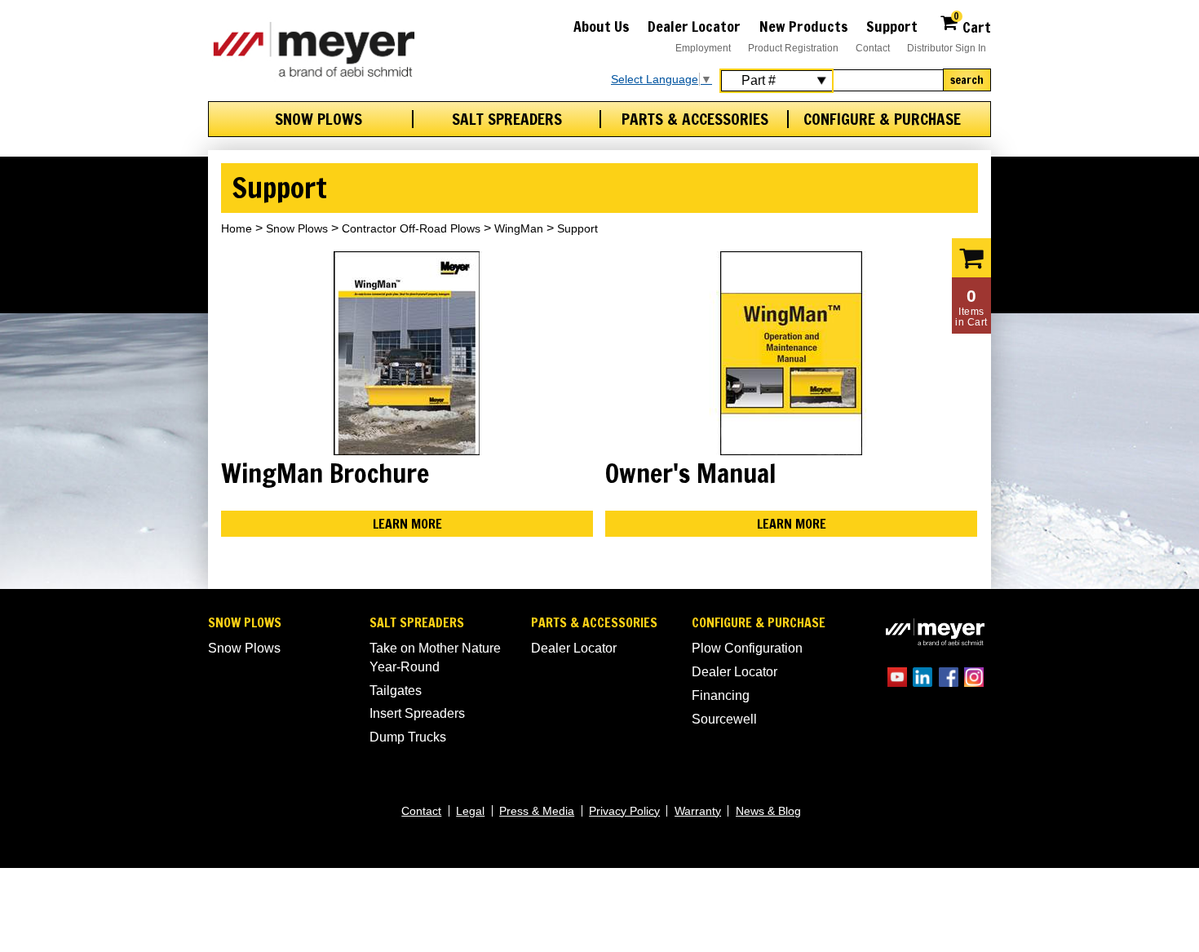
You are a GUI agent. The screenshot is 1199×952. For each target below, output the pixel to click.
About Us (601, 26)
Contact (873, 48)
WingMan (518, 228)
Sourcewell (724, 719)
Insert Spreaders (417, 713)
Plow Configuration (747, 648)
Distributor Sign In (946, 48)
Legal (470, 810)
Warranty (698, 810)
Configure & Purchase (882, 119)
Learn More (407, 524)
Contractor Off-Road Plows (411, 228)
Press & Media (536, 810)
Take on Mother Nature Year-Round (435, 657)
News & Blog (768, 810)
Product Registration (793, 48)
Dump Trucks (407, 737)
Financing (721, 695)
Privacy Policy (624, 810)
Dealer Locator (694, 26)
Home (236, 228)
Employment (703, 48)
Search (967, 80)
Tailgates (395, 690)
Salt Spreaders (507, 119)
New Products (803, 26)
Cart (972, 24)
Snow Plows (318, 119)
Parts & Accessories (695, 119)
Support (892, 26)
